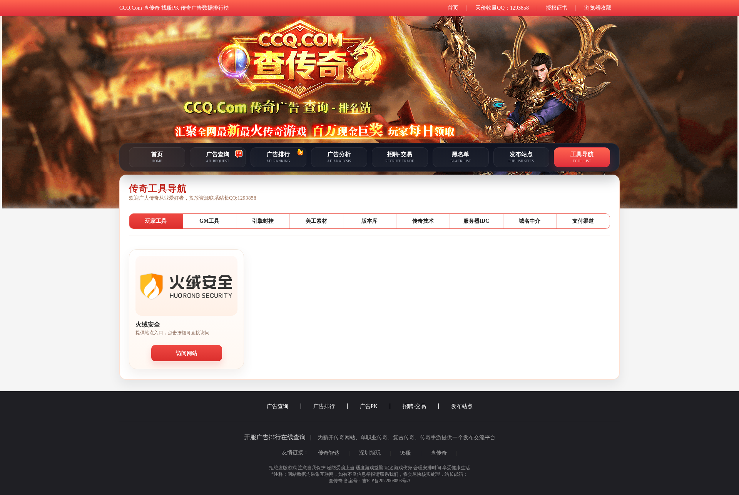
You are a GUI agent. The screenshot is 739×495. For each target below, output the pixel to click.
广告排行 (324, 406)
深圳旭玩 (370, 453)
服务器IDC (476, 221)
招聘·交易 (415, 406)
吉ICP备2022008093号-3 (386, 480)
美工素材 (316, 221)
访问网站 (186, 353)
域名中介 (529, 221)
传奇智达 (328, 453)
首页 (453, 8)
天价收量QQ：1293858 (502, 8)
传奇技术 (423, 221)
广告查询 (278, 406)
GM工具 (209, 221)
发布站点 (462, 406)
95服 (405, 453)
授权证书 (556, 8)
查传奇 (439, 453)
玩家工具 (156, 221)
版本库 (369, 221)
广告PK (369, 406)
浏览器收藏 (597, 8)
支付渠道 (583, 221)
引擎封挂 (263, 221)
